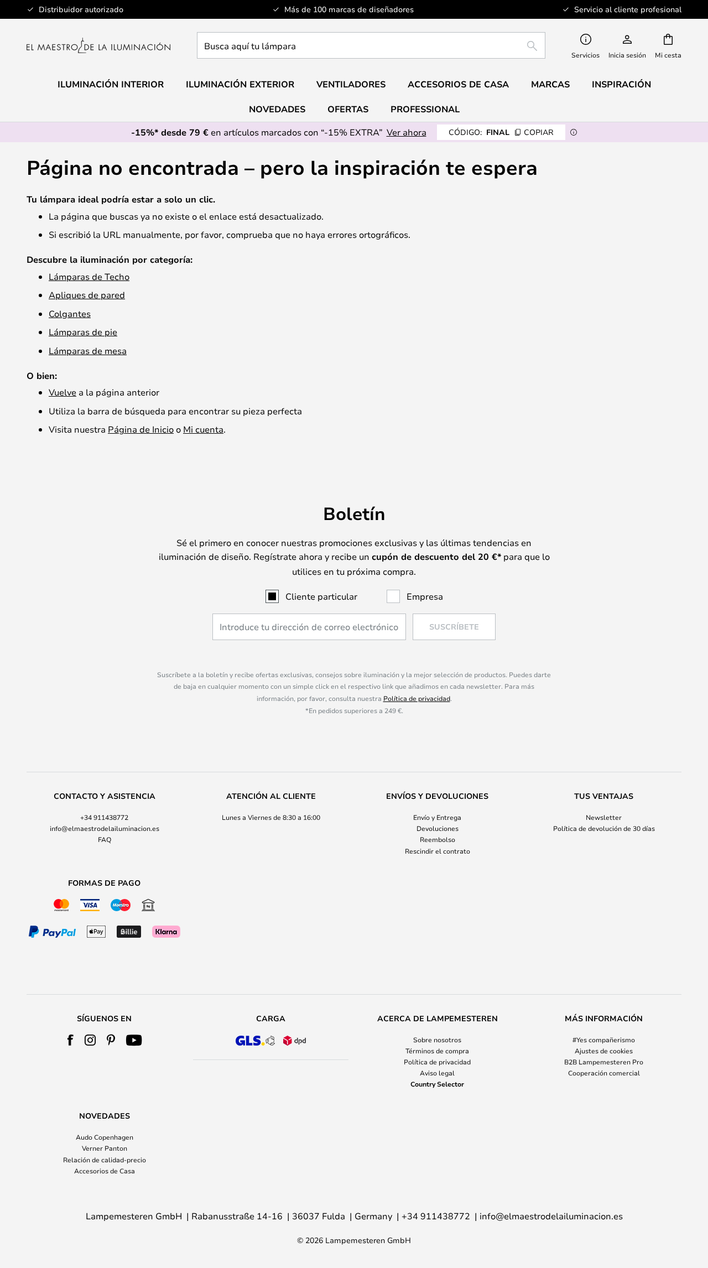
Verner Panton (104, 1148)
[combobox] (371, 45)
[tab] (104, 824)
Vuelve (62, 392)
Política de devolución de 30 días (604, 828)
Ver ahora (406, 132)
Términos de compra (437, 1050)
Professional (425, 109)
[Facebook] (70, 1040)
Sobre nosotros (437, 1039)
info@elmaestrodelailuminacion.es (104, 828)
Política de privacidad (416, 698)
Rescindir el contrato (437, 850)
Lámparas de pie (83, 331)
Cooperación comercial (604, 1072)
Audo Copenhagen (104, 1136)
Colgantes (70, 313)
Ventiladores (351, 84)
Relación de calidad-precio (104, 1159)
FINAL (501, 132)
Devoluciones (438, 828)
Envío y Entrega (437, 817)
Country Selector (437, 1083)
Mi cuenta (203, 429)
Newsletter (604, 817)
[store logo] (98, 45)
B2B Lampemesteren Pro (603, 1061)
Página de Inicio (141, 429)
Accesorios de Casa (104, 1170)
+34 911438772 (104, 817)
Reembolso (437, 839)
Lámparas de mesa (88, 350)
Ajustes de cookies (604, 1050)
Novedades (277, 109)
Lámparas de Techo (89, 276)
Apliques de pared (87, 294)
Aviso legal (437, 1072)
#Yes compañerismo (603, 1039)
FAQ (104, 839)
